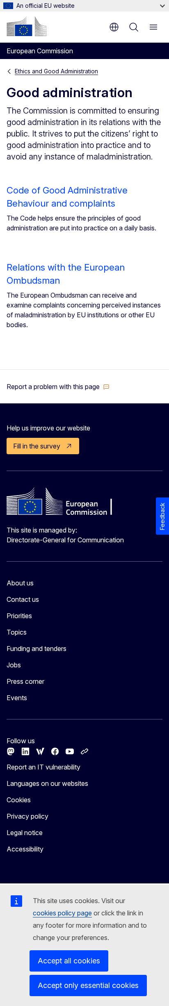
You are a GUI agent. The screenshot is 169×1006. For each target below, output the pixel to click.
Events (17, 698)
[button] (58, 386)
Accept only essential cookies (88, 985)
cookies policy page (62, 913)
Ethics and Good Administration (56, 71)
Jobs (14, 665)
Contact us (23, 599)
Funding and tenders (36, 648)
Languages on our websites (47, 783)
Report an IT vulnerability (43, 767)
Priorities (19, 616)
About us (20, 583)
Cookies (19, 800)
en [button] (114, 27)
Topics (17, 632)
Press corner (25, 681)
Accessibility (25, 849)
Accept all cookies (69, 960)
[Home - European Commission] (27, 26)
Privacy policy (27, 816)
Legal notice (25, 832)
